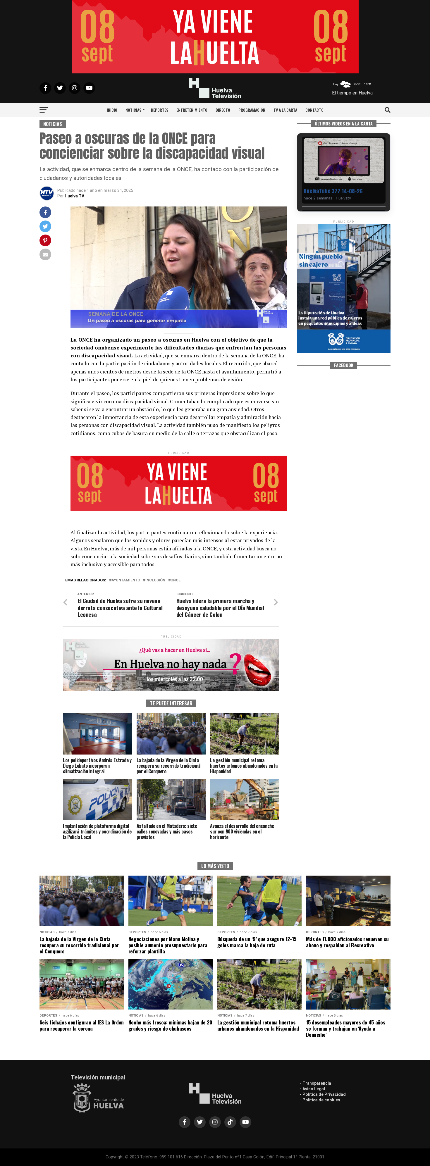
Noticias (133, 110)
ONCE (175, 580)
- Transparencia (315, 1083)
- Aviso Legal (312, 1089)
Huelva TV (74, 196)
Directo (223, 110)
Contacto (314, 110)
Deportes (159, 110)
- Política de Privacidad (323, 1094)
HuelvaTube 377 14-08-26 (333, 191)
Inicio (112, 110)
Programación (251, 110)
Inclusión (155, 580)
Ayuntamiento (125, 580)
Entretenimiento (191, 110)
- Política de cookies (320, 1100)
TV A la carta (285, 110)
